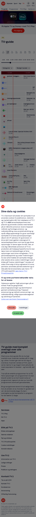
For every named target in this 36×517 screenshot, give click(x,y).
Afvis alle (11, 307)
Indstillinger (23, 307)
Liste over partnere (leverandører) (14, 299)
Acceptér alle (18, 313)
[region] (18, 258)
